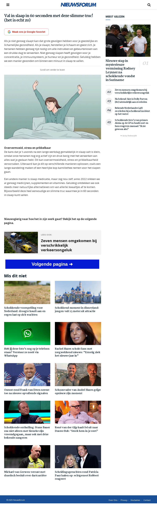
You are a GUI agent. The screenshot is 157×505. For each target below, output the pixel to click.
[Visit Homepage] (78, 4)
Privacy (124, 500)
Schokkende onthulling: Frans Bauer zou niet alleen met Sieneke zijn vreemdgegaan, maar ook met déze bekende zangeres (27, 433)
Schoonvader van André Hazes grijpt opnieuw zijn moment (78, 391)
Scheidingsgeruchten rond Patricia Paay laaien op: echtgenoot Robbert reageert (77, 475)
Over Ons (113, 500)
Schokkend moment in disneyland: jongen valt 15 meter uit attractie (77, 309)
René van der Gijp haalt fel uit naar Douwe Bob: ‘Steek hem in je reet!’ (76, 429)
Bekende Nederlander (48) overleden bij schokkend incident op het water (132, 111)
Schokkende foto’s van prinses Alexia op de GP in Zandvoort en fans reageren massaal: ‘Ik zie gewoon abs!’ (131, 124)
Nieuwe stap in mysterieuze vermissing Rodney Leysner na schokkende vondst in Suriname (120, 70)
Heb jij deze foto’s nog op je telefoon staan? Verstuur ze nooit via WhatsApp (27, 352)
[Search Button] (149, 4)
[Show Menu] (7, 4)
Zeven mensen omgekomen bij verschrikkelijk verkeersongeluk (132, 91)
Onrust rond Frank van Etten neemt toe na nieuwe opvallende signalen (26, 391)
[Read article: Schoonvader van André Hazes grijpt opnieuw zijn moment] (78, 374)
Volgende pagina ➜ (52, 264)
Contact (147, 500)
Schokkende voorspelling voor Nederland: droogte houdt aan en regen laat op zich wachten (25, 311)
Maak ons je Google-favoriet (28, 31)
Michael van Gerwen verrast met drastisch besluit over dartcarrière (25, 474)
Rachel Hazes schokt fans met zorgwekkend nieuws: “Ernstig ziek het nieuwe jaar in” (77, 352)
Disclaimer (135, 500)
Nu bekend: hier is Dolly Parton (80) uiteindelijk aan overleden (131, 100)
